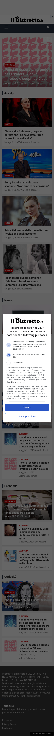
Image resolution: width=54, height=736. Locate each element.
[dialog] (27, 368)
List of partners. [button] (18, 382)
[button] (27, 363)
